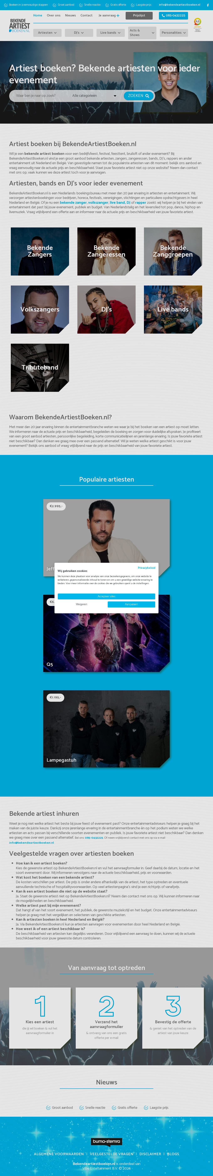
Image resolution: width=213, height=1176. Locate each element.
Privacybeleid (146, 568)
